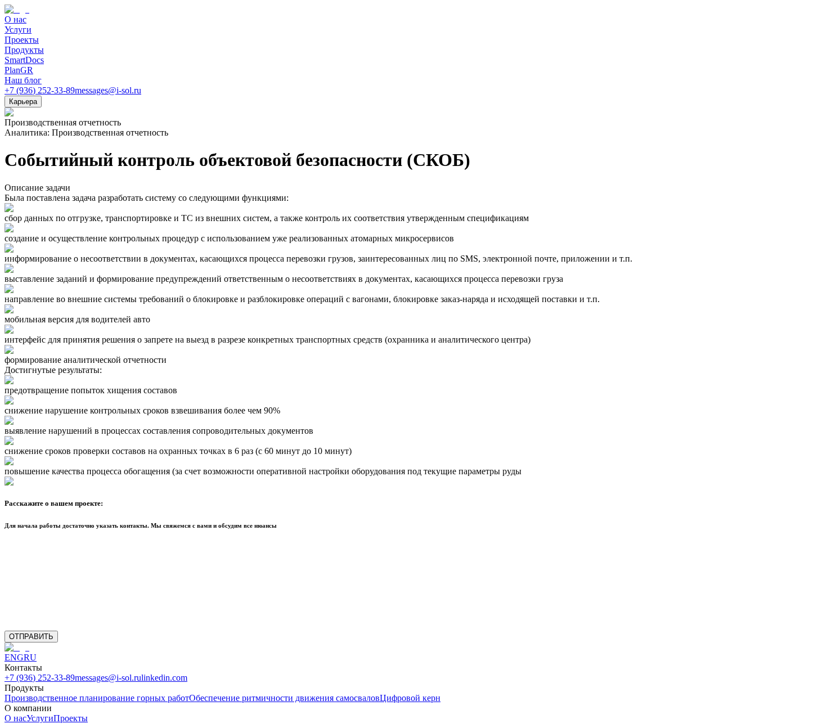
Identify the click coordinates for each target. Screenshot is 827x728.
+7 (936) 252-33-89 (40, 90)
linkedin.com (164, 677)
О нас (15, 718)
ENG (14, 657)
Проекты (70, 718)
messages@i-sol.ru (108, 90)
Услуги (39, 718)
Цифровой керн (410, 698)
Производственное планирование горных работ (97, 698)
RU (30, 657)
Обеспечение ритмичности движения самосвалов (284, 698)
